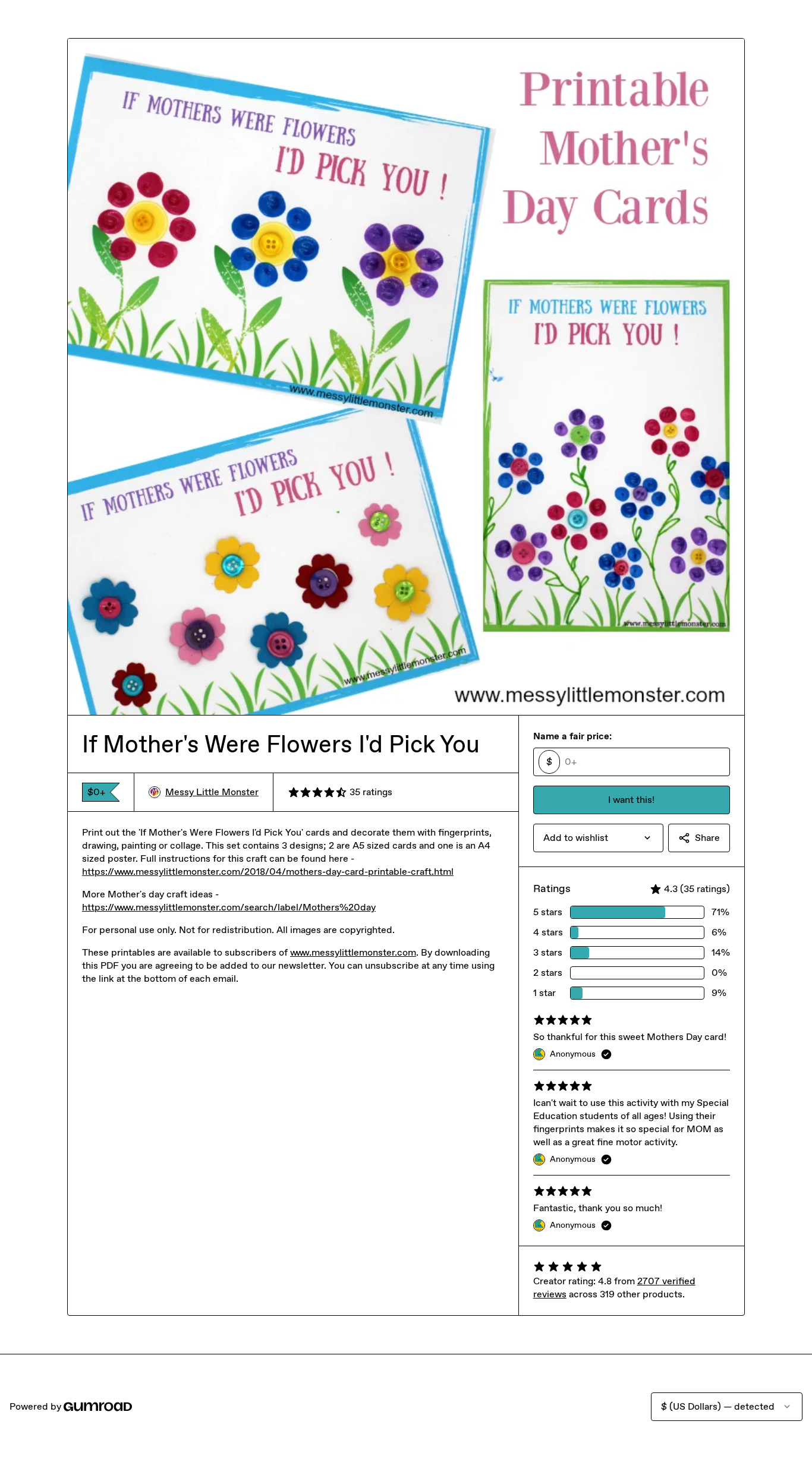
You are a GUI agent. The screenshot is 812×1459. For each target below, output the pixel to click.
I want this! (631, 799)
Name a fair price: (572, 736)
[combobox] (598, 838)
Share (707, 837)
